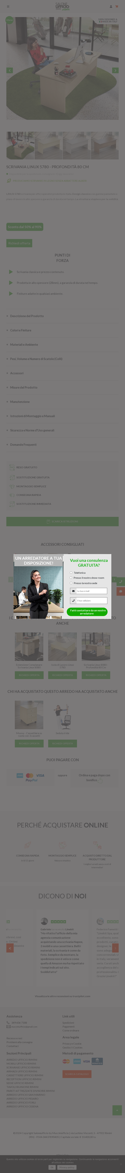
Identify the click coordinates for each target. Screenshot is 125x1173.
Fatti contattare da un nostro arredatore (88, 612)
